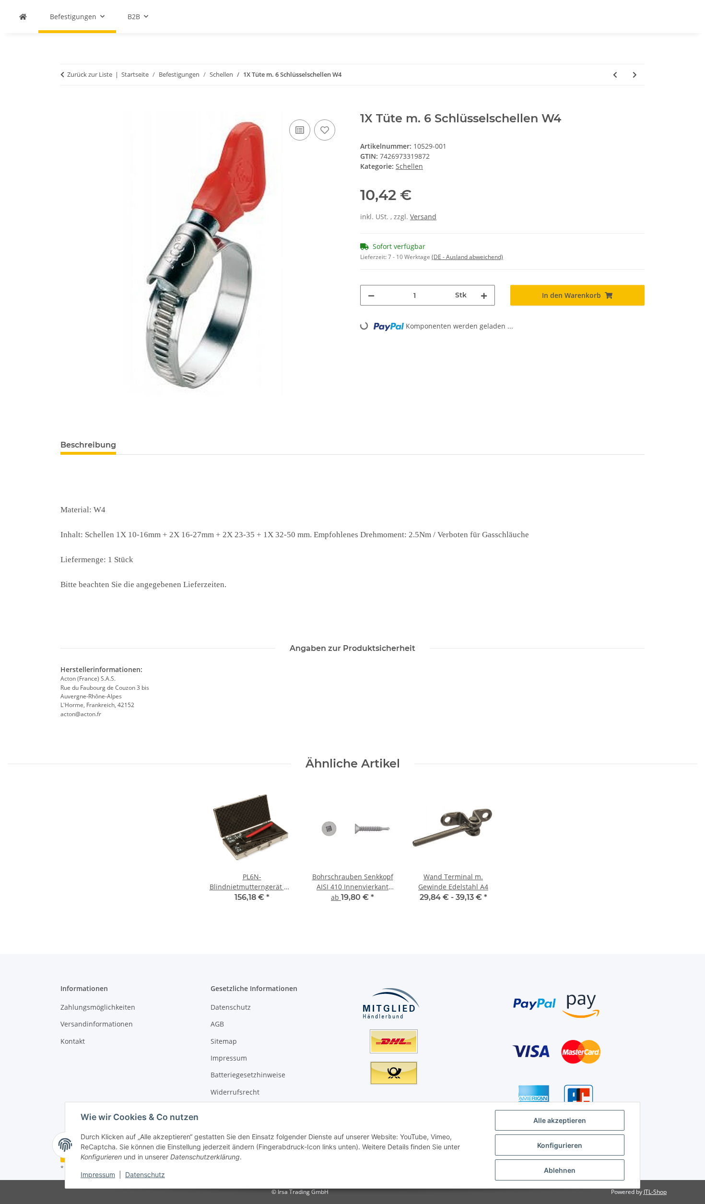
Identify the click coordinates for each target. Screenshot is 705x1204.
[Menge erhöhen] (483, 295)
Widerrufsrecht (235, 1092)
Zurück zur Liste (89, 74)
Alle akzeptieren (559, 1120)
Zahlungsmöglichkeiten (97, 1007)
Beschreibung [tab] (88, 444)
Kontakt (72, 1041)
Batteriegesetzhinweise (248, 1074)
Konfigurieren (559, 1145)
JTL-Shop (655, 1192)
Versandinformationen (96, 1023)
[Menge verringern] (371, 295)
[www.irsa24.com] (23, 16)
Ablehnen (560, 1170)
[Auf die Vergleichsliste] (299, 130)
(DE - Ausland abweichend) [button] (467, 257)
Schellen (409, 166)
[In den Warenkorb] (68, 106)
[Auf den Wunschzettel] (324, 130)
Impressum (98, 1174)
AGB (217, 1023)
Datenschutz (145, 1174)
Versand (423, 216)
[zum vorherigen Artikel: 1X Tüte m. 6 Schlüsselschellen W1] (615, 74)
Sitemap (224, 1041)
